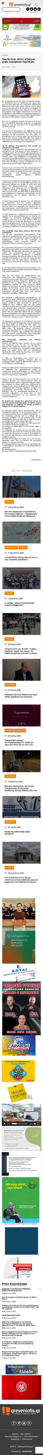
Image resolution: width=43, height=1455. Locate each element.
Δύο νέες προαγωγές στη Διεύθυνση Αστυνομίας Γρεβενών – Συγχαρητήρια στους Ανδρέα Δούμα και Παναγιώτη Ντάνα (21, 514)
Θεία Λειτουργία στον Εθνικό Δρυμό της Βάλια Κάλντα (19, 1298)
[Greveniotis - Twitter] (31, 9)
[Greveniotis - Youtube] (35, 9)
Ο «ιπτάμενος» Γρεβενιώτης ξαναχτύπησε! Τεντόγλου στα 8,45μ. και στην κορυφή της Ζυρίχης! (18, 1343)
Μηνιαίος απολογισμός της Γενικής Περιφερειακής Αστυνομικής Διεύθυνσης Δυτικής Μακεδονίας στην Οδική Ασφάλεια (21, 788)
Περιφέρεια (10, 685)
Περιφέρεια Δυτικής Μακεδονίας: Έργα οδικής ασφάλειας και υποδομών (21, 696)
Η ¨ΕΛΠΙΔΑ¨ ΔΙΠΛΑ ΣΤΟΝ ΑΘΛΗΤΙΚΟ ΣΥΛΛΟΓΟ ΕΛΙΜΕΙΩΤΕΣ (19, 604)
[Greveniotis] (20, 4)
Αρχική (15, 1434)
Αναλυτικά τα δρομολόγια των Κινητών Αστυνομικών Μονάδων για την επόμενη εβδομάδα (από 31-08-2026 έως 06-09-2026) (18, 1323)
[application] (21, 1115)
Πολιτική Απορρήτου (13, 1436)
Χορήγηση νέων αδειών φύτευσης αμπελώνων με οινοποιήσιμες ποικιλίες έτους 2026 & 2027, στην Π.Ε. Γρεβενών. (20, 1307)
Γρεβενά (9, 502)
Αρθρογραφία (11, 547)
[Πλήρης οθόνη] (38, 1124)
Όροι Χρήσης (26, 1434)
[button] (21, 1114)
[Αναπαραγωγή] (5, 1124)
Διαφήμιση (15, 1439)
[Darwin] (26, 1451)
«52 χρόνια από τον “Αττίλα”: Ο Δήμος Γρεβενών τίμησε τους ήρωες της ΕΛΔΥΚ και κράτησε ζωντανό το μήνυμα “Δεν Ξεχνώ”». (21, 651)
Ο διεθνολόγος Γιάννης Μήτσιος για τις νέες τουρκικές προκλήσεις (21, 558)
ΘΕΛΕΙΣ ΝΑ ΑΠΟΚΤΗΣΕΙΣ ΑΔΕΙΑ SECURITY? (17, 833)
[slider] (20, 1123)
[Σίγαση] (35, 1124)
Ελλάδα (23, 547)
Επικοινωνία (27, 1439)
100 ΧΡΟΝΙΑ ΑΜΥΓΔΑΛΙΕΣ (11, 1315)
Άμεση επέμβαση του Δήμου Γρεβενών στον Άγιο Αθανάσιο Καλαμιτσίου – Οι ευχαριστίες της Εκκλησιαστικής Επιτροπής (20, 1333)
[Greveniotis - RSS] (39, 9)
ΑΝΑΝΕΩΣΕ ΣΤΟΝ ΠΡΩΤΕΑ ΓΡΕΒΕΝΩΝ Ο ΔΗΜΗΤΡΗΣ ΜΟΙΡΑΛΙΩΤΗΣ (16, 1290)
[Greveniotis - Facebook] (27, 9)
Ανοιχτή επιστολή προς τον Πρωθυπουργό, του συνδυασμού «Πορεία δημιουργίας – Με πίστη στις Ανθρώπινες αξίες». (19, 1353)
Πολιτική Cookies (31, 1436)
